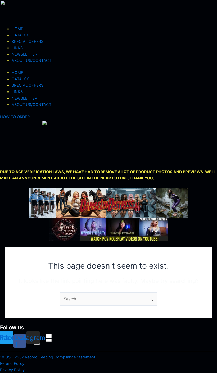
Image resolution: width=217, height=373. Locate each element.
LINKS (17, 47)
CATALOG (21, 35)
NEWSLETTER (24, 54)
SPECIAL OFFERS (27, 41)
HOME (17, 28)
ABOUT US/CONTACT (31, 60)
